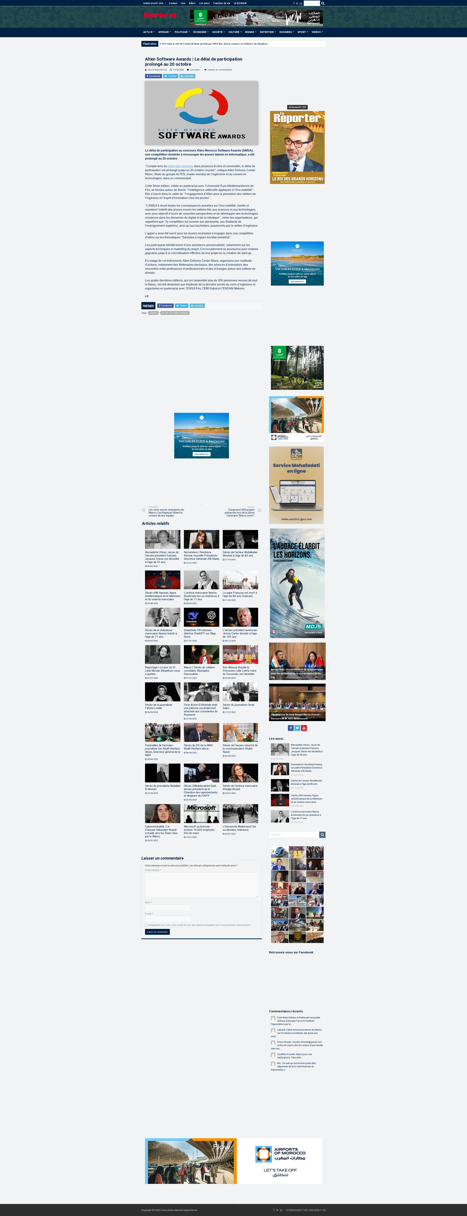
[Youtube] (301, 3)
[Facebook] (294, 3)
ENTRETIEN (267, 32)
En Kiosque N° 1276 (297, 107)
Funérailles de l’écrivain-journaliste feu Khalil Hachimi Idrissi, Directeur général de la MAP (162, 750)
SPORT (302, 32)
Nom (148, 902)
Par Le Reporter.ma (157, 70)
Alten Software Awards (175, 313)
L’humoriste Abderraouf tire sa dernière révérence (239, 828)
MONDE (249, 32)
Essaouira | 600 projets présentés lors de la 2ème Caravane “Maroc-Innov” (239, 511)
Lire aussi (204, 3)
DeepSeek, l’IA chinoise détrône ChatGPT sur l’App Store (200, 633)
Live (183, 3)
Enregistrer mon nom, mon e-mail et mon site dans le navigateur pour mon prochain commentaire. (200, 925)
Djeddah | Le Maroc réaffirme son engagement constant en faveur (193, 43)
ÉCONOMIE (199, 32)
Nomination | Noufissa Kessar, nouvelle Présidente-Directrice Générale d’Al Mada (201, 555)
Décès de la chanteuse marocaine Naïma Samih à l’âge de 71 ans (161, 633)
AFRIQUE (163, 32)
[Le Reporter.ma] (160, 14)
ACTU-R (148, 32)
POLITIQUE (181, 32)
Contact (173, 3)
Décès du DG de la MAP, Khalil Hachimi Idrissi (198, 747)
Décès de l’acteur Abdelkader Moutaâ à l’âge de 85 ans (240, 554)
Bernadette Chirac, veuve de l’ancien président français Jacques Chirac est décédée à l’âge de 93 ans (162, 557)
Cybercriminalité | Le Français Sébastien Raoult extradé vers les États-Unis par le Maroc (161, 831)
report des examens (180, 166)
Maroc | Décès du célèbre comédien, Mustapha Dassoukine (199, 671)
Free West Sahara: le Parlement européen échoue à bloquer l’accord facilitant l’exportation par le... (295, 1020)
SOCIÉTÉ (217, 32)
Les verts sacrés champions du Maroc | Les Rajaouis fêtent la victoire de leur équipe (166, 511)
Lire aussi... (195, 70)
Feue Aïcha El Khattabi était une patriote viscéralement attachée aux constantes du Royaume (201, 709)
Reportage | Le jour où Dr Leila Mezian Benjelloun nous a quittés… (162, 671)
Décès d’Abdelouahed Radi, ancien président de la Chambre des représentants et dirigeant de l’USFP (200, 790)
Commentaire (153, 870)
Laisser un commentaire (220, 70)
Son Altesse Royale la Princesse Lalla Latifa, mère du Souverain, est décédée (239, 671)
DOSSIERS (285, 32)
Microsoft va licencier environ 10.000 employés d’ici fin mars (199, 830)
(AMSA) (153, 313)
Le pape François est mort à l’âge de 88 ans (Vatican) (240, 594)
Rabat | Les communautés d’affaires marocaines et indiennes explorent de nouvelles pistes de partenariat (292, 673)
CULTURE (233, 32)
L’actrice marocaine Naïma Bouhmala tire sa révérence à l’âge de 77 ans (201, 596)
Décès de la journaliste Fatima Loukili (158, 706)
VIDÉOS (316, 32)
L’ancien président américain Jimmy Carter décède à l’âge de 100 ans (240, 633)
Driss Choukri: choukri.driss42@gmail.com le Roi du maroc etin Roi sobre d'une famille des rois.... (297, 1045)
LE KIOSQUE (240, 3)
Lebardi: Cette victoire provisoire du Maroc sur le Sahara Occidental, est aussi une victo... (296, 1033)
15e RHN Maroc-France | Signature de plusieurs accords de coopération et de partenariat (293, 714)
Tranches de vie (221, 3)
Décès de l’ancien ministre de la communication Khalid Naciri (240, 749)
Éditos (192, 3)
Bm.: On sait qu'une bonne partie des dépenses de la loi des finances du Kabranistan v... (293, 1066)
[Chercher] (323, 3)
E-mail (149, 913)
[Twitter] (297, 3)
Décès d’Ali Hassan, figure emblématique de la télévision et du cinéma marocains (162, 596)
